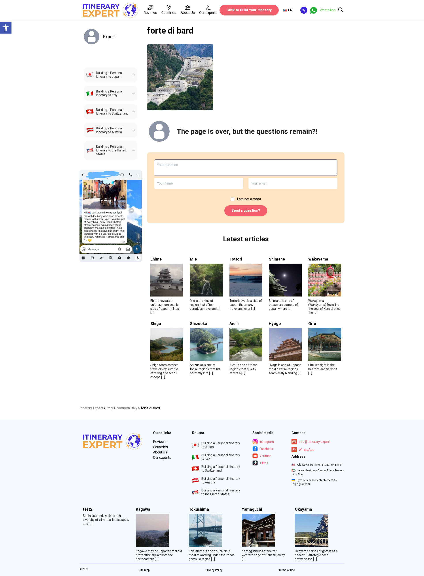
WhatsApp (306, 450)
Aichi (234, 323)
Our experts (208, 13)
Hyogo (275, 323)
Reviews (150, 13)
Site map (144, 570)
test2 (87, 509)
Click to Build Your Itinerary (249, 10)
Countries (168, 13)
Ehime (156, 259)
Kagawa (143, 509)
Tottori (235, 259)
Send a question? (245, 210)
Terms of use (287, 570)
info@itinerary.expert (314, 442)
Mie (193, 259)
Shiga (155, 323)
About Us (188, 13)
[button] (5, 28)
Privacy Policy (214, 570)
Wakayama (318, 259)
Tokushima (199, 509)
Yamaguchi (252, 509)
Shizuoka (198, 323)
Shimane (277, 259)
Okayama (303, 509)
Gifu (312, 323)
